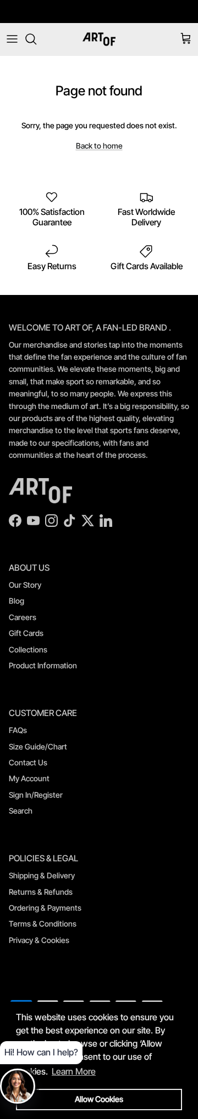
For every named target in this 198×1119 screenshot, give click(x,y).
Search (20, 810)
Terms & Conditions (42, 923)
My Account (29, 778)
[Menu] (12, 39)
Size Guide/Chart (38, 746)
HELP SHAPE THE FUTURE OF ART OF (99, 14)
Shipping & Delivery (42, 875)
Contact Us (28, 762)
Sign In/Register (36, 794)
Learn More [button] (74, 1071)
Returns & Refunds (41, 891)
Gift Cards (26, 633)
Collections (28, 649)
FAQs (18, 730)
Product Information (43, 665)
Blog (16, 600)
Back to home (99, 145)
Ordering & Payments (45, 907)
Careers (22, 617)
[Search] (36, 39)
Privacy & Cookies (39, 940)
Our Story (25, 584)
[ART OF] (99, 39)
